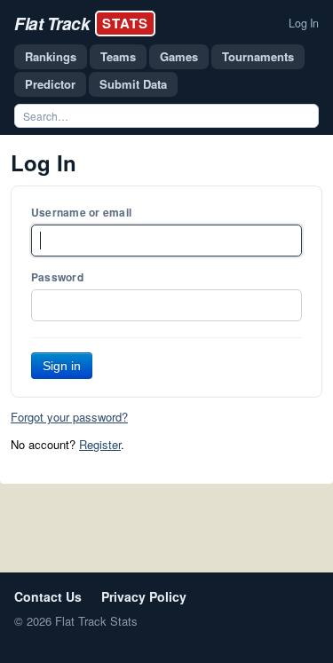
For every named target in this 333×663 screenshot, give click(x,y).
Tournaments (258, 56)
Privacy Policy (143, 596)
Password (57, 277)
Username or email (81, 212)
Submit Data (133, 83)
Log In (304, 23)
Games (179, 56)
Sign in (62, 366)
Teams (118, 56)
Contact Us (48, 596)
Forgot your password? (69, 416)
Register (100, 444)
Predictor (50, 83)
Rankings (50, 56)
